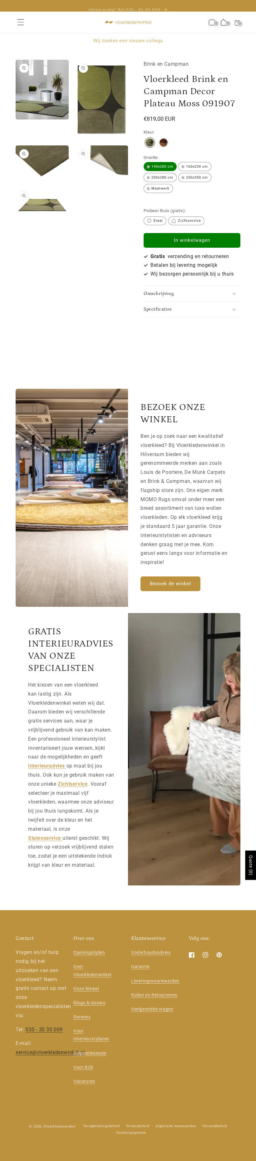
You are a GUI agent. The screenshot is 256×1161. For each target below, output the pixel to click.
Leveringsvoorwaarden (155, 980)
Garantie (140, 966)
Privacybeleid (138, 1126)
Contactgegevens (131, 1133)
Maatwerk (160, 188)
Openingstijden (89, 952)
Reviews (82, 1016)
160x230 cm (197, 167)
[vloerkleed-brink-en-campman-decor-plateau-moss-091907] (150, 143)
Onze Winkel (86, 988)
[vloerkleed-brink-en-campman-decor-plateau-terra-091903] (163, 143)
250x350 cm (197, 177)
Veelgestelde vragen (152, 1008)
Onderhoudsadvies (151, 952)
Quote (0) (250, 865)
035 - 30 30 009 (44, 1029)
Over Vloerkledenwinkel (92, 970)
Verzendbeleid (214, 1126)
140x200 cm (162, 167)
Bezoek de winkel (170, 583)
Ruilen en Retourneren (154, 994)
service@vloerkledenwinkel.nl (50, 1052)
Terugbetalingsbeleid (101, 1126)
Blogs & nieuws (89, 1002)
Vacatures (84, 1081)
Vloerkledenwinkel (59, 1126)
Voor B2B (83, 1067)
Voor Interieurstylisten (91, 1034)
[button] (20, 22)
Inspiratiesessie (89, 1053)
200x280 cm (162, 177)
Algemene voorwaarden (175, 1126)
